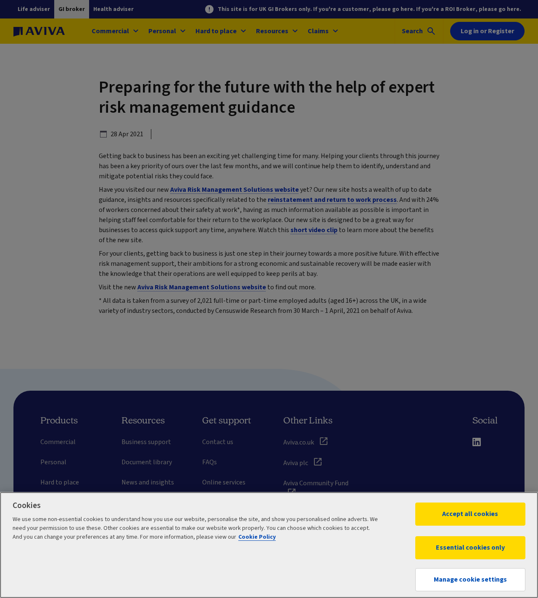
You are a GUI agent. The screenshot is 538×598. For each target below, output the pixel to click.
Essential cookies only (470, 547)
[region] (269, 545)
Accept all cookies (470, 514)
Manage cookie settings (470, 579)
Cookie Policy (257, 537)
